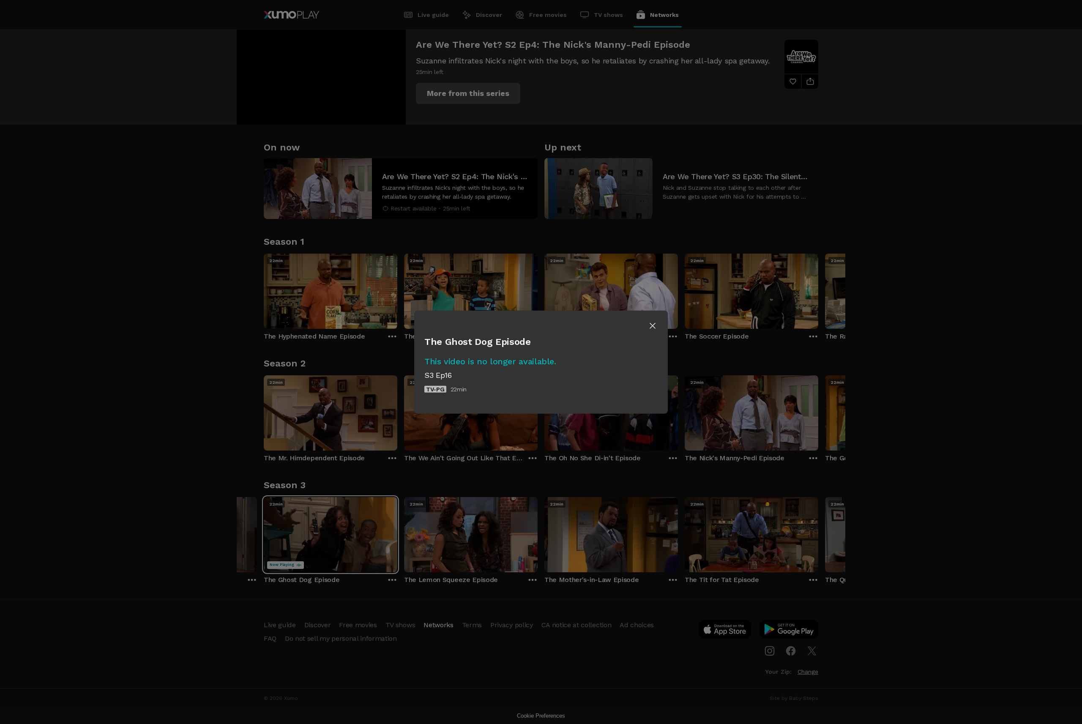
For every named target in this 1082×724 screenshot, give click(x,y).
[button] (653, 325)
